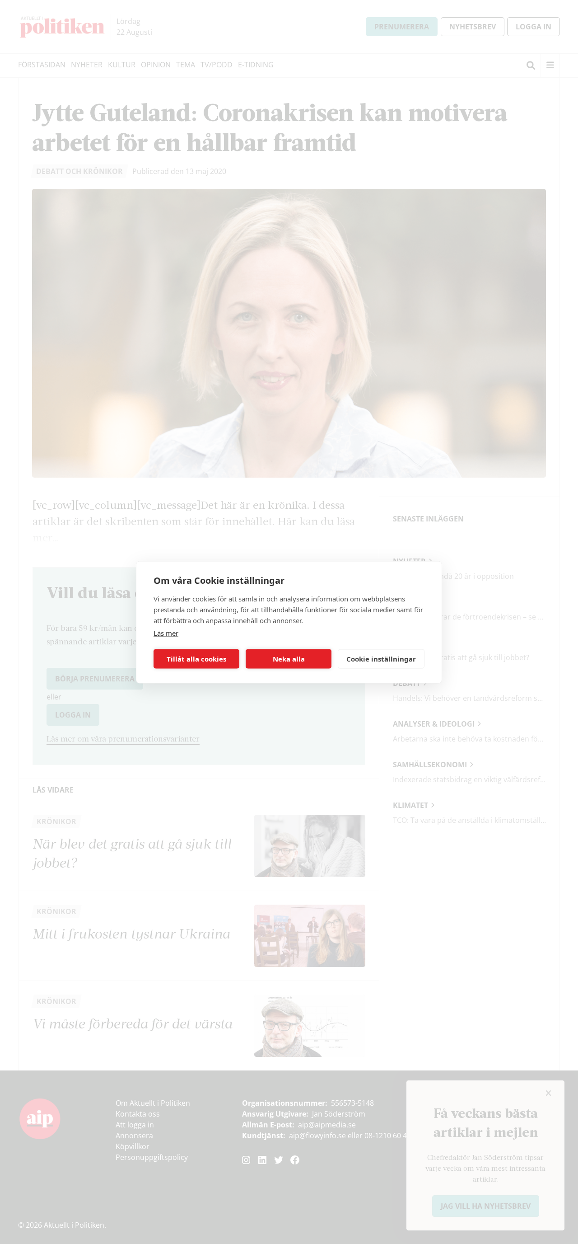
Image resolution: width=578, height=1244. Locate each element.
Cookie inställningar (381, 658)
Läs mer (166, 632)
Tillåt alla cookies (196, 658)
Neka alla (289, 658)
